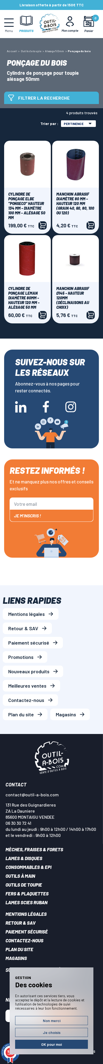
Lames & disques (23, 858)
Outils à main (20, 876)
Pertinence (73, 124)
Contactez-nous (26, 700)
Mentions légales (26, 614)
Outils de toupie (23, 884)
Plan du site (21, 714)
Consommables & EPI (28, 867)
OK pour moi (51, 1044)
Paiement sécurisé (28, 643)
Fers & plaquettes (27, 893)
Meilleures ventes (27, 686)
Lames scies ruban (26, 902)
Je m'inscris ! (27, 515)
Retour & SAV (23, 628)
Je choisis (51, 1032)
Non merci (51, 1020)
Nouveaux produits (28, 671)
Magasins (66, 714)
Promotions (21, 657)
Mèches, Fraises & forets (34, 849)
